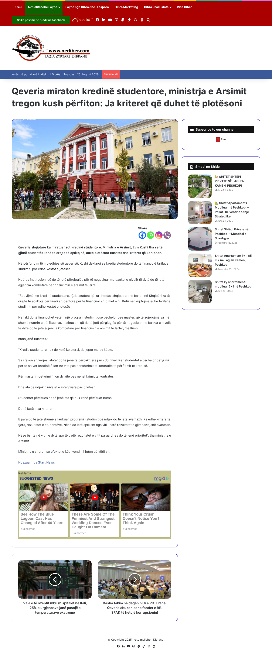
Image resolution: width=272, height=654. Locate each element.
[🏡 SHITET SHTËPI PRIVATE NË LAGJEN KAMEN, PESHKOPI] (200, 186)
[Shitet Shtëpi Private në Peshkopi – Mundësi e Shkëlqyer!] (200, 239)
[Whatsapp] (150, 235)
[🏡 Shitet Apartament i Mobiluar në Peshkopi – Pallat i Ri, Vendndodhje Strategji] (200, 212)
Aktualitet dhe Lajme (42, 7)
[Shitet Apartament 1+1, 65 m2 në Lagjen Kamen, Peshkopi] (200, 265)
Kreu (18, 7)
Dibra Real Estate (156, 7)
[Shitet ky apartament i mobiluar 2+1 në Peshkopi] (200, 291)
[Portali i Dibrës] (51, 48)
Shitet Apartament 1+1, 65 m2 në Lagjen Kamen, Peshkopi (233, 260)
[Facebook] (142, 235)
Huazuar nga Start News (36, 462)
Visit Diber (184, 7)
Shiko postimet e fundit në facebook (41, 20)
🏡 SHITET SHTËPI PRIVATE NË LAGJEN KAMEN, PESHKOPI (229, 181)
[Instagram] (159, 235)
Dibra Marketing (126, 7)
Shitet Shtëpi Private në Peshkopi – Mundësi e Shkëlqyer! (231, 233)
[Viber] (167, 235)
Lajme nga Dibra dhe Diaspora (87, 7)
